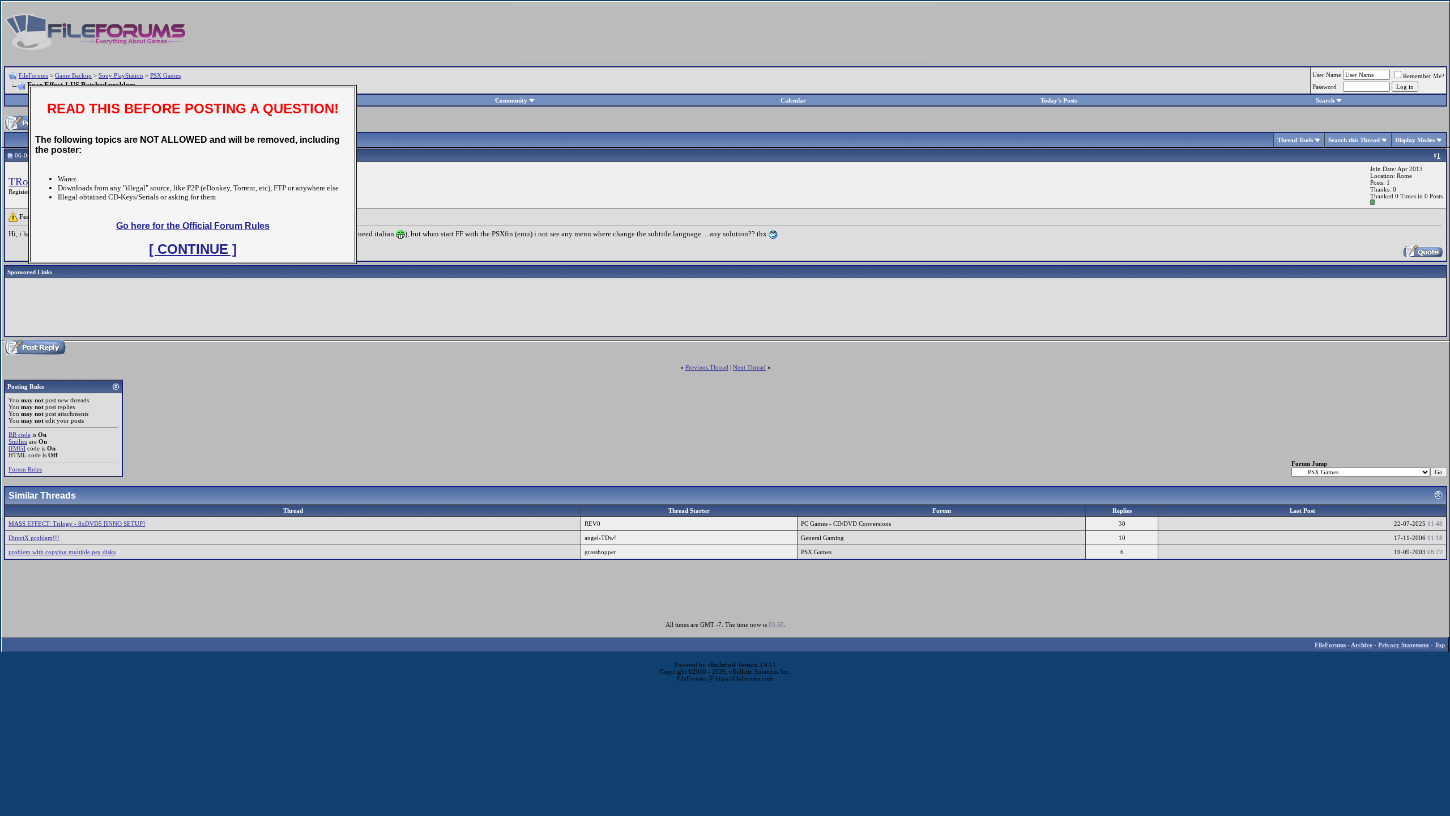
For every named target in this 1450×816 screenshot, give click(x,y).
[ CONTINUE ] (193, 249)
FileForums (33, 75)
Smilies (17, 441)
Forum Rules (25, 469)
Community (511, 100)
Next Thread (749, 367)
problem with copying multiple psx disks (62, 552)
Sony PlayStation (121, 75)
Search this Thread (1354, 140)
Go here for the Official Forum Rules (193, 226)
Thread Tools (1295, 140)
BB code (19, 434)
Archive (1361, 644)
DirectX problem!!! (33, 537)
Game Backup (73, 75)
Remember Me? (1423, 76)
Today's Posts (1058, 100)
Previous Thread (706, 367)
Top (1440, 644)
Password (1324, 86)
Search (1325, 100)
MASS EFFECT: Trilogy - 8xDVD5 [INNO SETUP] (76, 523)
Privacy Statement (1403, 644)
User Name (1326, 74)
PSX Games (165, 75)
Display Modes (1415, 140)
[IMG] (16, 448)
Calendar (793, 100)
